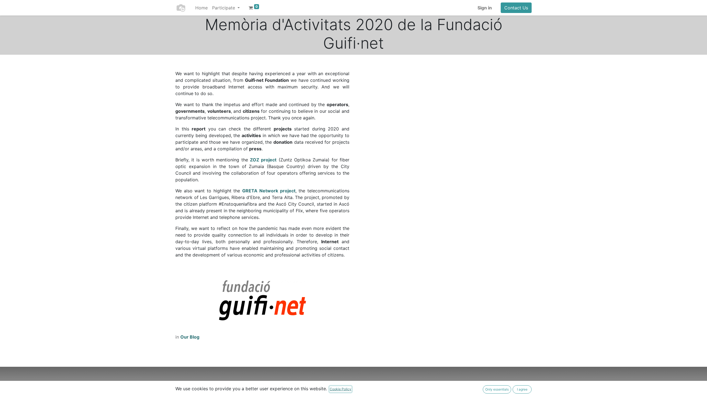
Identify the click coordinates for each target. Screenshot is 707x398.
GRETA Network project (268, 190)
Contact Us (516, 8)
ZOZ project (263, 160)
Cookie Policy (340, 389)
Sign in (485, 8)
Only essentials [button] (497, 389)
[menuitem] (201, 7)
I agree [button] (522, 389)
